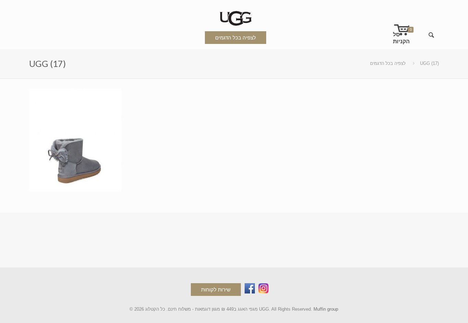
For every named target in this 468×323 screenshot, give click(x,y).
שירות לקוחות (216, 289)
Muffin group (325, 309)
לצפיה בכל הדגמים (235, 38)
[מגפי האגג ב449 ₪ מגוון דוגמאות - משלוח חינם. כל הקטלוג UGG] (234, 17)
